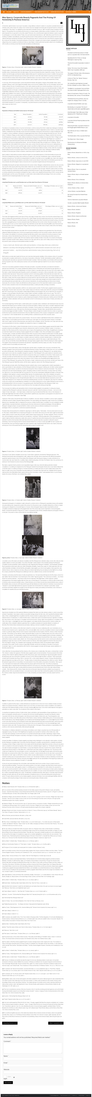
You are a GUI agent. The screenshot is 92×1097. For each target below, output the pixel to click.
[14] (53, 330)
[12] (45, 323)
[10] (31, 312)
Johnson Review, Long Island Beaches (76, 191)
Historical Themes (71, 11)
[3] (47, 138)
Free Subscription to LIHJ (42, 11)
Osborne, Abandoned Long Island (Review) (78, 199)
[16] (8, 335)
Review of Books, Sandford (74, 209)
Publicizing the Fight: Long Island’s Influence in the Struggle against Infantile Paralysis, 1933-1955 (78, 126)
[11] (59, 319)
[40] (53, 723)
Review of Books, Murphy (73, 219)
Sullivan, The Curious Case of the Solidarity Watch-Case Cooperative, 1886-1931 (77, 69)
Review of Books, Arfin (73, 222)
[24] (9, 393)
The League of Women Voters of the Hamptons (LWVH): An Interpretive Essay (79, 74)
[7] (7, 253)
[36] (35, 630)
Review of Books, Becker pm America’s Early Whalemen (78, 183)
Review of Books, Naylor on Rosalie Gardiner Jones (78, 175)
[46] (31, 760)
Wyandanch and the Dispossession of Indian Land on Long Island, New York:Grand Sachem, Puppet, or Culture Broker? (78, 53)
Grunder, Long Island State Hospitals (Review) (78, 202)
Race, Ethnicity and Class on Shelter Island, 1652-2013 (77, 131)
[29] (32, 461)
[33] (15, 585)
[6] (50, 223)
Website (6, 1069)
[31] (53, 570)
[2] (4, 91)
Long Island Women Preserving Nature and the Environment (78, 121)
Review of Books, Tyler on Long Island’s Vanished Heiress (77, 170)
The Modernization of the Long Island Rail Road (79, 135)
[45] (31, 758)
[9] (2, 298)
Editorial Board (81, 1095)
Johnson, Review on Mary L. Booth (76, 187)
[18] (37, 356)
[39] (53, 719)
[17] (23, 340)
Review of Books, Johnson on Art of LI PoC (78, 157)
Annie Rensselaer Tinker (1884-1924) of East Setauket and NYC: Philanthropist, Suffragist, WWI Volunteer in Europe (78, 113)
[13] (16, 328)
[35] (16, 621)
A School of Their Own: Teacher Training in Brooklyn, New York (77, 79)
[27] (15, 412)
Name (6, 1056)
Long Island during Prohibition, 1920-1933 (77, 103)
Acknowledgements (26, 11)
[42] (22, 731)
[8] (10, 295)
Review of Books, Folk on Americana (76, 179)
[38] (34, 707)
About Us (15, 11)
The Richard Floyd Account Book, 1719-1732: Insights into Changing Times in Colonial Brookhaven (78, 99)
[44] (44, 751)
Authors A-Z (74, 1095)
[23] (50, 385)
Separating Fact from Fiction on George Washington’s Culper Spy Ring (77, 58)
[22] (44, 377)
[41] (33, 726)
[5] (48, 158)
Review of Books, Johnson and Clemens (77, 206)
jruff (6, 23)
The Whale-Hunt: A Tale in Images (75, 139)
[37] (40, 656)
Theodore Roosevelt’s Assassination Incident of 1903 (78, 63)
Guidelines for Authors (57, 11)
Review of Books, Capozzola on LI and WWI (78, 161)
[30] (36, 512)
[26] (58, 404)
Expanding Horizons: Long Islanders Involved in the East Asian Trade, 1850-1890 (11, 1023)
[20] (16, 362)
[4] (39, 146)
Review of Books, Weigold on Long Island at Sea (78, 165)
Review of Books (71, 226)
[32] (40, 578)
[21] (20, 372)
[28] (49, 421)
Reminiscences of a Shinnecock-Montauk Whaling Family (77, 143)
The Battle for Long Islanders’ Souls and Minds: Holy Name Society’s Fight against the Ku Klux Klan (78, 89)
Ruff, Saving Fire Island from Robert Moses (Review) (77, 195)
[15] (37, 331)
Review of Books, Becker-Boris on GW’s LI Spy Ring (78, 153)
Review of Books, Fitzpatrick (74, 212)
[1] (20, 29)
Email (6, 1063)
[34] (15, 615)
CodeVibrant (22, 1095)
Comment (7, 1041)
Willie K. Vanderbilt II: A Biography (56, 1023)
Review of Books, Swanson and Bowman (77, 216)
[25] (25, 395)
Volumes (9, 11)
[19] (51, 358)
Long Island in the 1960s (73, 117)
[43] (43, 744)
